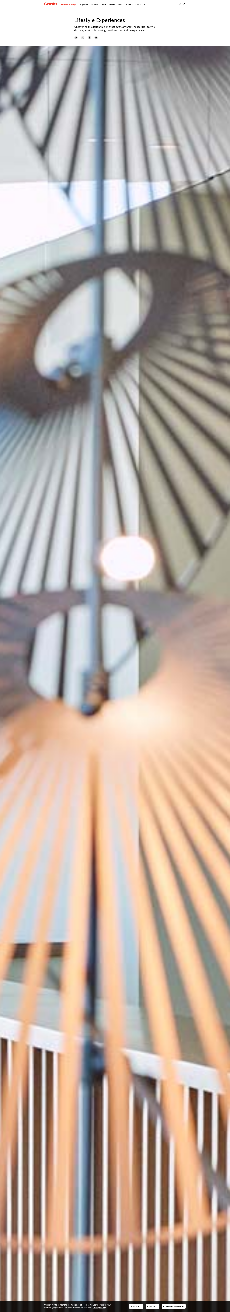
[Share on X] (82, 39)
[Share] (180, 4)
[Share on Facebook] (89, 39)
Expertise (84, 4)
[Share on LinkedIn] (76, 39)
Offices (112, 4)
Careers (129, 4)
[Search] (184, 4)
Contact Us (140, 4)
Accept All (136, 1307)
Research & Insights (69, 4)
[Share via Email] (96, 39)
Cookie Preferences (173, 1307)
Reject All (152, 1307)
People (103, 4)
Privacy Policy (99, 1308)
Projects (94, 4)
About (120, 4)
